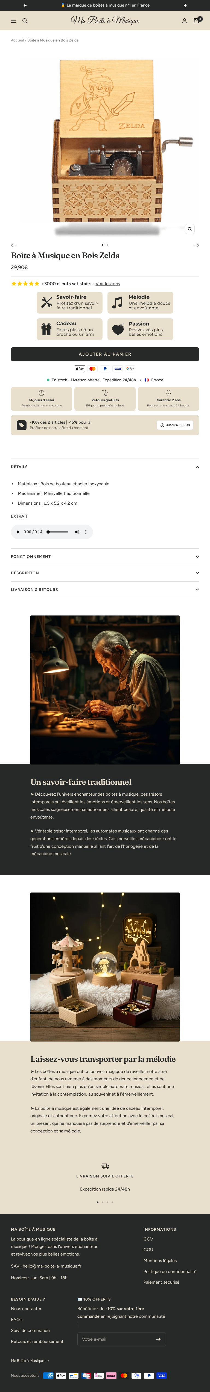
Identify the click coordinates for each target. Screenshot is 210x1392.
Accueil (17, 40)
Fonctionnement (31, 556)
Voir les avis (107, 283)
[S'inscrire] (158, 1339)
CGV (148, 1239)
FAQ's (16, 1319)
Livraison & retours (34, 589)
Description (25, 573)
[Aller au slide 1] (102, 245)
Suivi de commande (30, 1330)
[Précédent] (13, 245)
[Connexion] (184, 20)
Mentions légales (160, 1260)
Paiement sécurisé (161, 1282)
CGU (148, 1249)
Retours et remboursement (37, 1341)
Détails (19, 467)
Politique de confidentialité (170, 1271)
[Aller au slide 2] (107, 245)
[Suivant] (196, 245)
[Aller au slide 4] (112, 1202)
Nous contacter (26, 1308)
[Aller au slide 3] (107, 1202)
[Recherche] (24, 20)
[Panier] (196, 20)
